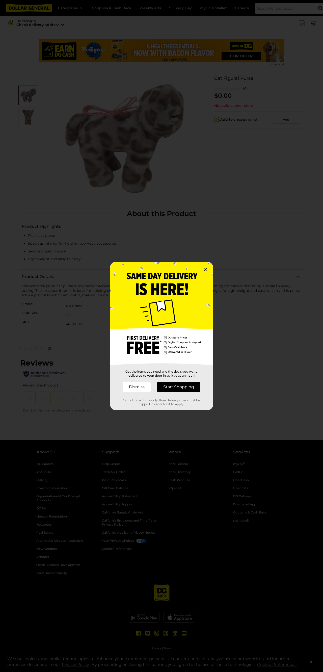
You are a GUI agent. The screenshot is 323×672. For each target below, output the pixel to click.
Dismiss (137, 386)
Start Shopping (178, 386)
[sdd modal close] (205, 269)
